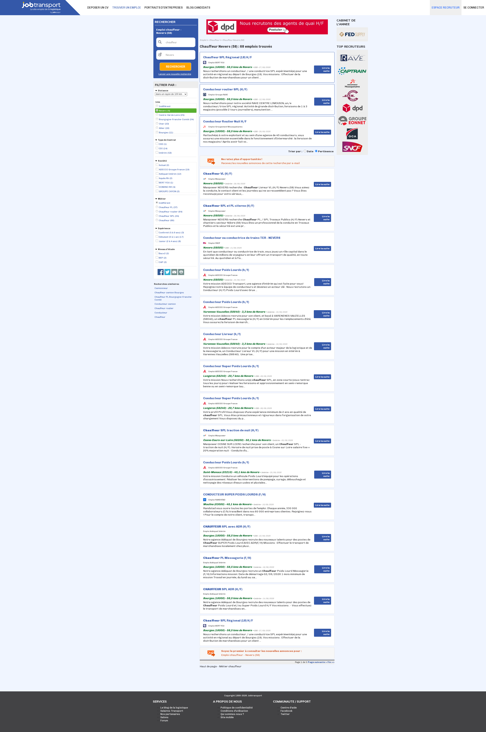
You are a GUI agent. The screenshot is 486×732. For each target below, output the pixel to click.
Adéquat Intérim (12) (170, 174)
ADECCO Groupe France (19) (174, 169)
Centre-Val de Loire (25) (172, 115)
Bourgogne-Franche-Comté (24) (176, 119)
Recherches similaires (166, 284)
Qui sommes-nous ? (232, 714)
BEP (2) (162, 257)
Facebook (286, 710)
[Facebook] (161, 272)
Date (310, 151)
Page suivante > (317, 662)
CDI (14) (163, 148)
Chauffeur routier (164, 308)
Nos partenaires (170, 714)
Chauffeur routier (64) (170, 211)
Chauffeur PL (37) (168, 207)
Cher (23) (164, 123)
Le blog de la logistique (174, 707)
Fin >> (331, 662)
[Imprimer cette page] (181, 272)
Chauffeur (160, 317)
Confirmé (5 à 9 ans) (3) (171, 232)
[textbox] (175, 42)
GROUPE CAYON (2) (169, 191)
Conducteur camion (165, 304)
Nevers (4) (164, 110)
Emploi (203, 40)
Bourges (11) (166, 132)
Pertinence (326, 151)
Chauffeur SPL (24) (169, 216)
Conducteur (161, 312)
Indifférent (164, 106)
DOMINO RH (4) (167, 187)
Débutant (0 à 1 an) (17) (171, 237)
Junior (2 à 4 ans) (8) (170, 241)
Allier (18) (164, 128)
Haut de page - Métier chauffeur (220, 666)
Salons (164, 717)
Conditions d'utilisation (234, 710)
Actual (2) (164, 165)
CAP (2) (163, 262)
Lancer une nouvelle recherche (175, 74)
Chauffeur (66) (166, 220)
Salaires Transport (171, 710)
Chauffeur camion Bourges (169, 292)
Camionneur (161, 288)
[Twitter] (167, 272)
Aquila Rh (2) (165, 178)
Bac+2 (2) (164, 253)
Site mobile (227, 717)
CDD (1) (163, 144)
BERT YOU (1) (166, 182)
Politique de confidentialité (237, 707)
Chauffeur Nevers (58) (233, 40)
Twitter (285, 714)
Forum (164, 720)
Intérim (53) (165, 152)
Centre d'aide (289, 707)
